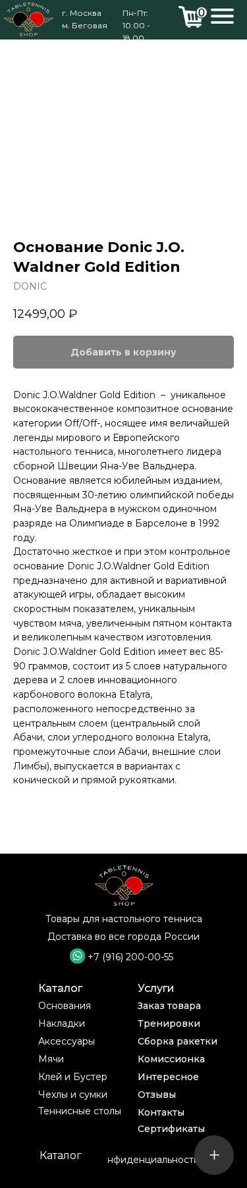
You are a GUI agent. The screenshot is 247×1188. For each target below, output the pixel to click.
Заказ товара (169, 1006)
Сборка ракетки (177, 1041)
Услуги (156, 988)
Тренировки (169, 1023)
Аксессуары (66, 1041)
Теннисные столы (79, 1111)
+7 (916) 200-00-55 (130, 957)
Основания (64, 1006)
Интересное (168, 1077)
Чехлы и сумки (72, 1094)
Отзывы (157, 1094)
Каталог (60, 988)
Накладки (61, 1023)
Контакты (161, 1112)
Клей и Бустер (72, 1077)
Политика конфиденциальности (123, 1160)
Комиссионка (171, 1059)
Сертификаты (171, 1129)
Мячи (51, 1059)
